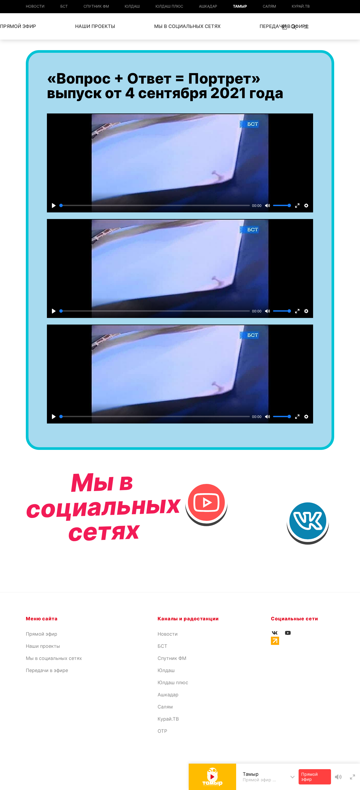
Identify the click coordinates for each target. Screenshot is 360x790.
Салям (269, 6)
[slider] (154, 205)
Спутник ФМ (96, 6)
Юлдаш (132, 6)
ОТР (162, 731)
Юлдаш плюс (169, 6)
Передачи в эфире (47, 670)
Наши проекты (95, 26)
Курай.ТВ (301, 6)
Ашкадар (208, 6)
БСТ (64, 6)
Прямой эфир (41, 634)
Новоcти (35, 6)
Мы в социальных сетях (187, 26)
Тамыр (240, 6)
